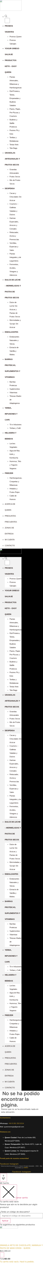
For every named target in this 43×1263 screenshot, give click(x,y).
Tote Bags (13, 148)
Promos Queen (16, 37)
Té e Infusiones (16, 425)
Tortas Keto (14, 145)
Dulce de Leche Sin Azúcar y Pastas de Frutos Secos (15, 309)
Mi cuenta (10, 540)
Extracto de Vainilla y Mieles (14, 351)
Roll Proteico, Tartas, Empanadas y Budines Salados (15, 98)
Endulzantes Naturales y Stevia (14, 340)
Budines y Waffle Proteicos (13, 123)
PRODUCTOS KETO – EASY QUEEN (11, 66)
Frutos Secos (15, 177)
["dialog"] (21, 1222)
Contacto (10, 546)
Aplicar (5, 1220)
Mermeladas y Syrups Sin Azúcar (15, 323)
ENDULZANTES (11, 332)
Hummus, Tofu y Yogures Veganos (15, 464)
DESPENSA (10, 188)
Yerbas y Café (15, 428)
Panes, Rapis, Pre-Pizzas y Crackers (15, 112)
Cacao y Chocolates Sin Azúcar (15, 196)
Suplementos (15, 389)
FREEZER (9, 473)
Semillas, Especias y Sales (14, 246)
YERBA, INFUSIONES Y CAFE (11, 414)
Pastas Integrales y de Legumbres (15, 257)
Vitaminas (13, 392)
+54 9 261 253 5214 (16, 1123)
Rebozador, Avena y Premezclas (14, 235)
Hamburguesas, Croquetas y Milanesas (16, 481)
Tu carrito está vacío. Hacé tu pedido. (17, 1261)
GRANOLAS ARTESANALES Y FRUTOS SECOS (12, 159)
